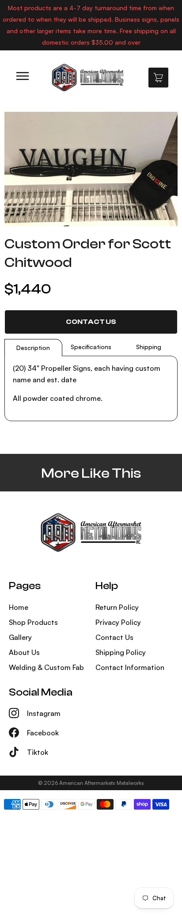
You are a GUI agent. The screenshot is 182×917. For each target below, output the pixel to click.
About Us (24, 652)
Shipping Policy (120, 652)
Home (18, 607)
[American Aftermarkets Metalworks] (87, 77)
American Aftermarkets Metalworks (101, 783)
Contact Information (129, 667)
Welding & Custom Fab (46, 667)
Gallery (20, 637)
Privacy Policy (118, 622)
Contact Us (91, 322)
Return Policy (117, 607)
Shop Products (33, 622)
